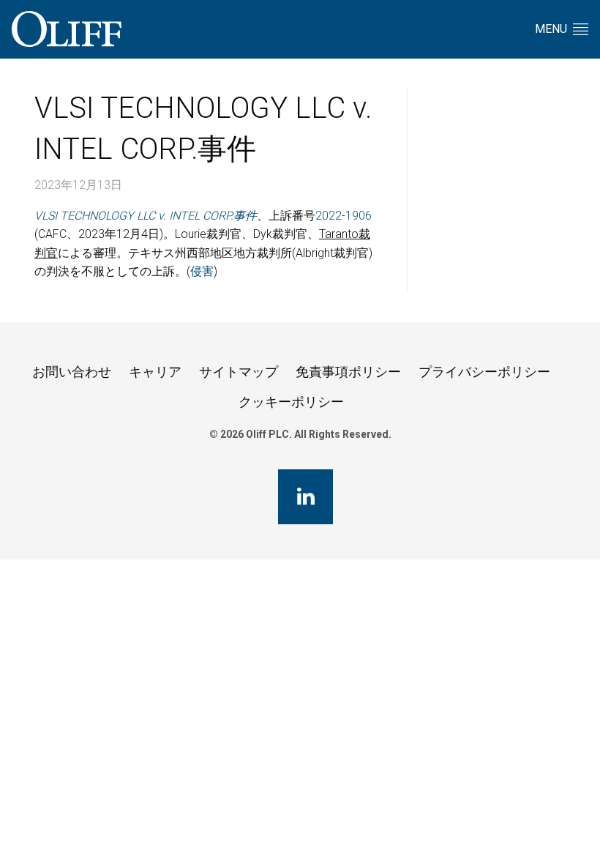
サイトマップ (238, 371)
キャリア (155, 371)
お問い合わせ (71, 371)
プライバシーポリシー (484, 371)
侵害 (202, 271)
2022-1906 (343, 216)
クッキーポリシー (291, 401)
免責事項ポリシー (348, 371)
